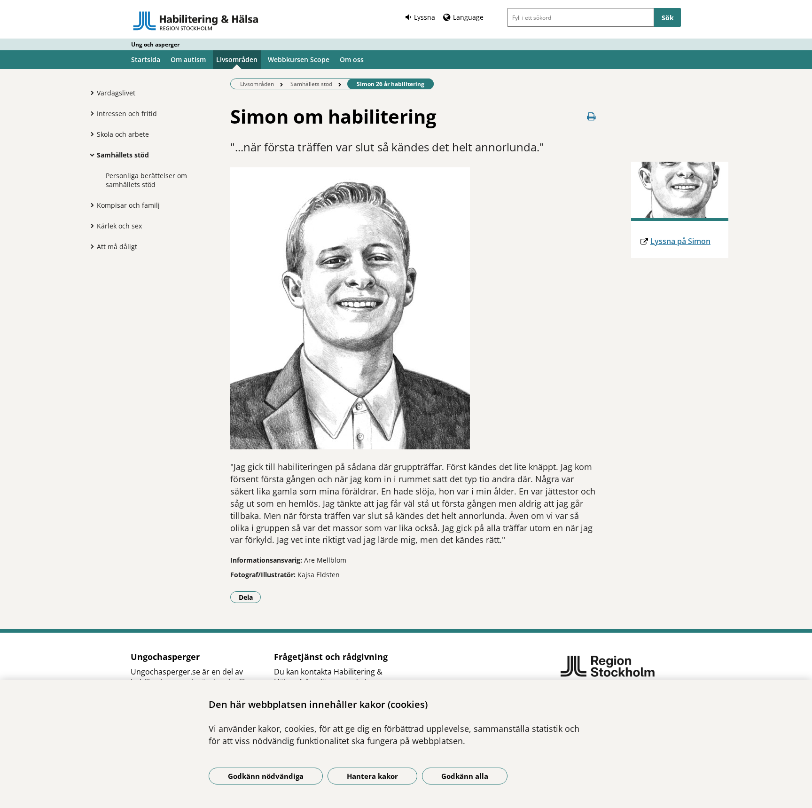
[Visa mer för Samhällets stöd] (90, 154)
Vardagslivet (116, 92)
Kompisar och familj (128, 205)
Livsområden (237, 59)
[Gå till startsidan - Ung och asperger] (195, 20)
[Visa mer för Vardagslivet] (90, 92)
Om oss (352, 59)
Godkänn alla (464, 776)
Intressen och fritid (127, 113)
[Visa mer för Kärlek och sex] (90, 225)
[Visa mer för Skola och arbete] (90, 134)
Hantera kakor (372, 776)
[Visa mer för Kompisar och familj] (90, 205)
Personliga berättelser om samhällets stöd (146, 180)
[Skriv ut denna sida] (591, 116)
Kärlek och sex (119, 225)
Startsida (145, 59)
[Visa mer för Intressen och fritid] (90, 113)
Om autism (188, 59)
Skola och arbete (123, 134)
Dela (250, 597)
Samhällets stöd (123, 154)
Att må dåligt (117, 246)
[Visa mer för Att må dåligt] (90, 246)
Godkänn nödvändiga (266, 776)
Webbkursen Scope (298, 59)
